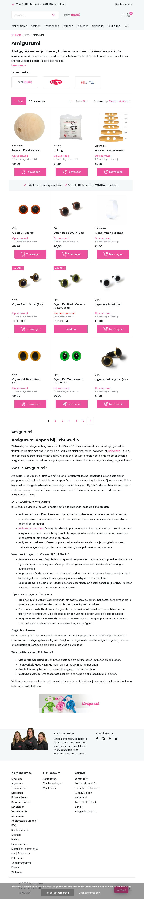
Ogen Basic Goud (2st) (27, 304)
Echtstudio (17, 145)
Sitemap (16, 834)
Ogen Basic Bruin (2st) (69, 232)
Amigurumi (98, 25)
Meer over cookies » (89, 892)
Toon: (79, 101)
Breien (15, 839)
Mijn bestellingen (53, 783)
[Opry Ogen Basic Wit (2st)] (112, 281)
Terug (17, 35)
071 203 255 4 (88, 802)
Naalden (35, 25)
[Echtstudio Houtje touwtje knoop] (112, 127)
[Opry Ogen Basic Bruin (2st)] (71, 209)
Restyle (57, 145)
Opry (14, 228)
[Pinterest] (109, 739)
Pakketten (82, 25)
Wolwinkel (17, 872)
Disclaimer (17, 792)
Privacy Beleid (19, 797)
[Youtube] (116, 739)
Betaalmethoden (20, 802)
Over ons (16, 778)
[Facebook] (97, 739)
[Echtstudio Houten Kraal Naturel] (29, 127)
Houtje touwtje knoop (109, 150)
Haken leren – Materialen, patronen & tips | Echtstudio (24, 849)
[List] (71, 101)
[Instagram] (103, 739)
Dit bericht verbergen (57, 892)
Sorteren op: (101, 101)
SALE (126, 25)
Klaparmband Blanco (109, 233)
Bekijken (71, 329)
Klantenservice (124, 3)
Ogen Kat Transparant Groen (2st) (68, 380)
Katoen (15, 867)
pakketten (114, 450)
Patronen (68, 25)
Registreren (50, 778)
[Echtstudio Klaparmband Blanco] (112, 209)
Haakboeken (51, 25)
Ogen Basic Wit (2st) (109, 304)
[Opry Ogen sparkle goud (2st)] (112, 356)
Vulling (58, 150)
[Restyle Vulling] (71, 127)
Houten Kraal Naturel (26, 150)
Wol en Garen (19, 25)
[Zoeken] (53, 15)
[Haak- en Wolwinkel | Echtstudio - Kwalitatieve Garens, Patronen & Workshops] (72, 15)
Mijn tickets (49, 787)
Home (26, 35)
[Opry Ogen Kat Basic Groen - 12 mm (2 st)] (71, 281)
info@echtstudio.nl (85, 811)
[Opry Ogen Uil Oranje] (29, 209)
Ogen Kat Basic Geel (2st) (26, 380)
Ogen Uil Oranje (23, 232)
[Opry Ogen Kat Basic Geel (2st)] (29, 356)
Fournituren (113, 25)
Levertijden (17, 806)
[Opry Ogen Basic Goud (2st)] (29, 281)
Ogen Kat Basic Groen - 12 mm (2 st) (69, 306)
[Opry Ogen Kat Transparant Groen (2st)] (71, 356)
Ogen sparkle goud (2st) (111, 379)
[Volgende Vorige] (90, 420)
